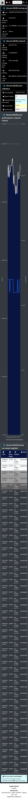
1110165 (11, 472)
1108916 (11, 724)
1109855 (11, 535)
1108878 (11, 737)
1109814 (11, 573)
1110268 (11, 459)
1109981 (11, 510)
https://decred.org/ (14, 70)
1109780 (11, 585)
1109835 (11, 554)
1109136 (11, 699)
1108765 (11, 762)
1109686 (11, 623)
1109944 (11, 522)
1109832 (11, 560)
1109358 (11, 686)
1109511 (11, 661)
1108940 (11, 718)
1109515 (11, 655)
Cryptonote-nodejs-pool (14, 796)
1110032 (11, 503)
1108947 (11, 712)
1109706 (11, 604)
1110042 (11, 497)
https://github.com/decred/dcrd (18, 76)
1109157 (11, 693)
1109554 (11, 636)
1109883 (11, 529)
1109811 (11, 579)
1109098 (11, 705)
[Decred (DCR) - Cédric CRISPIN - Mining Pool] (2, 2)
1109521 (11, 648)
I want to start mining (20, 780)
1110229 (11, 465)
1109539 (11, 642)
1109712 (11, 598)
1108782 (11, 756)
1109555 (11, 630)
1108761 (11, 768)
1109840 (11, 541)
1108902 (11, 731)
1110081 (11, 484)
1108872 (11, 743)
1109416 (11, 680)
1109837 (11, 547)
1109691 (11, 617)
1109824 (11, 566)
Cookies (14, 788)
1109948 (11, 516)
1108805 (11, 749)
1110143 (11, 478)
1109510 (11, 667)
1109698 (11, 611)
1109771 (11, 592)
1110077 (11, 491)
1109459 (11, 674)
